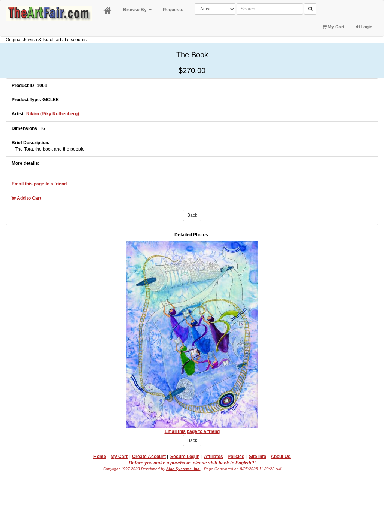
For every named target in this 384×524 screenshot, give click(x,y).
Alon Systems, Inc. (183, 469)
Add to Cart (28, 198)
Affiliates (213, 456)
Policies (236, 456)
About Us (281, 456)
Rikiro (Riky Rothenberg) (52, 113)
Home (99, 456)
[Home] (107, 11)
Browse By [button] (135, 9)
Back (192, 215)
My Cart (336, 27)
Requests (173, 9)
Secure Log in (185, 456)
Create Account (149, 456)
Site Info (257, 456)
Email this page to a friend (39, 184)
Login (366, 27)
